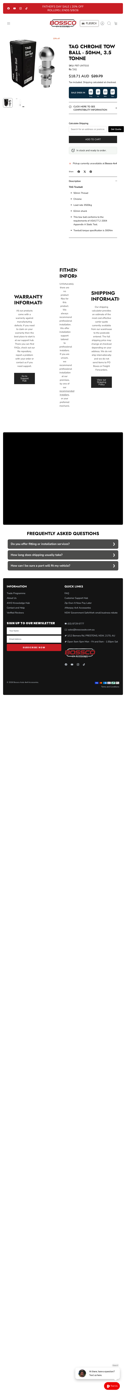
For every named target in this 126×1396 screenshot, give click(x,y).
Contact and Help (16, 607)
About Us (11, 598)
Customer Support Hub (76, 598)
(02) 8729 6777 (75, 623)
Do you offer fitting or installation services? (40, 544)
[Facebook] (9, 8)
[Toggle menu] (10, 23)
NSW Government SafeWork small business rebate (91, 612)
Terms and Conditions (110, 687)
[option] (33, 65)
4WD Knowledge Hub (18, 603)
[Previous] (37, 8)
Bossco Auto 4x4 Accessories (26, 682)
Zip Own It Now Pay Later (78, 603)
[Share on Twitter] (85, 171)
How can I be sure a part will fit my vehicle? (40, 566)
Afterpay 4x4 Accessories (78, 607)
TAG (74, 69)
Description (75, 181)
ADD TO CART (93, 139)
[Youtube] (15, 8)
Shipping (87, 82)
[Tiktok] (27, 8)
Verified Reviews (15, 612)
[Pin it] (91, 171)
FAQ (67, 593)
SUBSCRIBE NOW (34, 647)
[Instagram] (21, 8)
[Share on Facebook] (79, 171)
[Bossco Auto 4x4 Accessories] (63, 23)
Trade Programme (16, 593)
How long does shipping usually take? (37, 555)
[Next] (89, 8)
